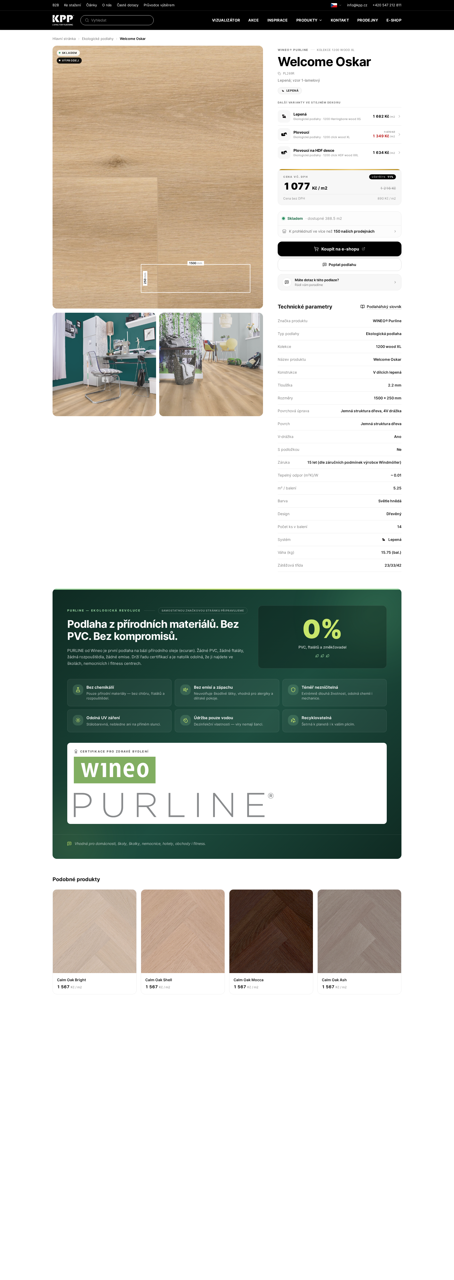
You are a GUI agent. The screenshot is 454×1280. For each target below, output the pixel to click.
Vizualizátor (226, 20)
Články (91, 5)
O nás (107, 5)
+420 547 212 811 (387, 5)
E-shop (393, 20)
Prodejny (367, 20)
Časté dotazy (127, 5)
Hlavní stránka (64, 38)
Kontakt (340, 20)
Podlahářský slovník (384, 306)
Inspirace (277, 20)
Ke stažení (72, 5)
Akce (253, 20)
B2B (56, 5)
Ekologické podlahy (97, 38)
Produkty (307, 20)
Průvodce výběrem (159, 5)
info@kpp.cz (357, 5)
